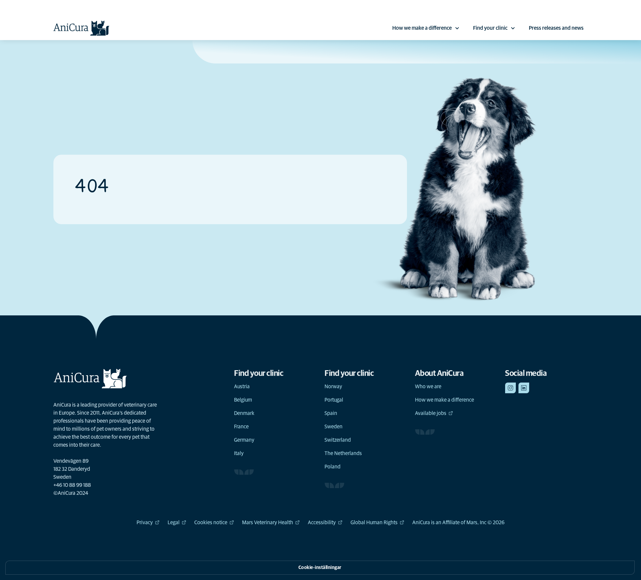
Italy (239, 453)
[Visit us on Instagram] (510, 388)
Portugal (334, 400)
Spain (331, 413)
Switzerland (338, 440)
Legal (174, 522)
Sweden (334, 426)
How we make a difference (422, 28)
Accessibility (322, 522)
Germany (244, 440)
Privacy (145, 522)
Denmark (244, 413)
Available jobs (430, 413)
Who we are (428, 386)
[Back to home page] (81, 28)
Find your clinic (490, 28)
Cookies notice (210, 522)
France (241, 426)
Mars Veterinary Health (267, 522)
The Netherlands (343, 453)
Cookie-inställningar (320, 567)
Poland (333, 466)
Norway (333, 386)
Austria (242, 386)
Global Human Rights (374, 522)
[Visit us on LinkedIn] (523, 388)
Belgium (243, 400)
